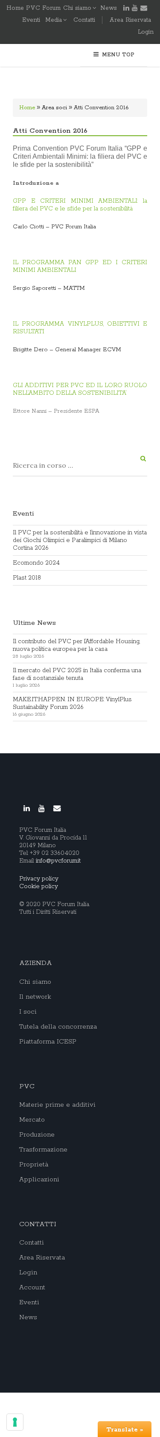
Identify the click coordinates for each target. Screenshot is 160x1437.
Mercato (32, 1120)
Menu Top (118, 55)
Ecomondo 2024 (36, 563)
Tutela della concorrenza (58, 1027)
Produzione (37, 1135)
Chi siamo (77, 8)
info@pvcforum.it (58, 861)
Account (32, 1287)
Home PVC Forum (33, 8)
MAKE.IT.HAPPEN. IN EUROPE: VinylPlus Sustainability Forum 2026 (72, 703)
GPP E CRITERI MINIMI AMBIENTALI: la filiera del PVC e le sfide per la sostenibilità (80, 205)
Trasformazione (43, 1150)
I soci (28, 1012)
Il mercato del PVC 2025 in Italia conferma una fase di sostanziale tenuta (77, 674)
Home (27, 107)
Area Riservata (130, 20)
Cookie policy (38, 886)
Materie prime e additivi (57, 1105)
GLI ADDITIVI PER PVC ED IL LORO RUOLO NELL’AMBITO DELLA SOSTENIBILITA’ (80, 389)
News (108, 8)
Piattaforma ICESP (47, 1042)
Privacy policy (38, 879)
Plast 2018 (27, 578)
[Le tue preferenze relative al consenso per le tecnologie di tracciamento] (15, 1422)
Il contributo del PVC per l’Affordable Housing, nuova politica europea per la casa (76, 645)
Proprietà (33, 1164)
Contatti (84, 20)
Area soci (54, 107)
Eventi (31, 20)
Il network (35, 997)
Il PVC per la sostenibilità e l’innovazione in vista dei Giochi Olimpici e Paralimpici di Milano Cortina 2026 (80, 540)
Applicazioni (39, 1179)
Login (146, 32)
